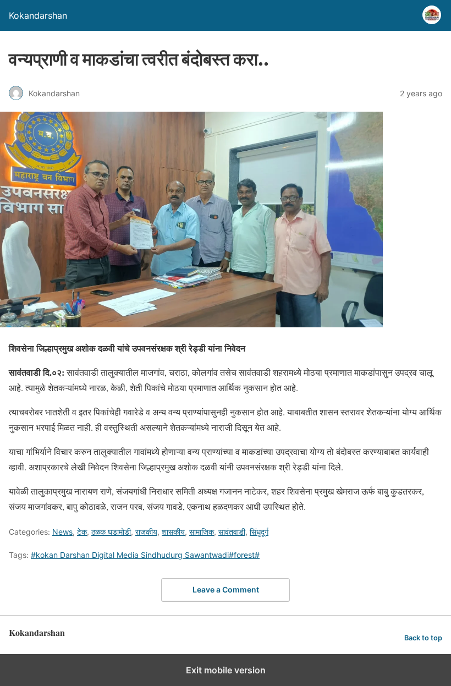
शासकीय (173, 531)
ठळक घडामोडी (111, 531)
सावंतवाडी (231, 531)
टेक (82, 531)
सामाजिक (201, 531)
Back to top (423, 638)
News (62, 531)
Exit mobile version (226, 670)
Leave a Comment (226, 589)
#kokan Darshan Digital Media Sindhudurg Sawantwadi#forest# (145, 554)
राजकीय (146, 531)
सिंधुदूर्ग (259, 531)
